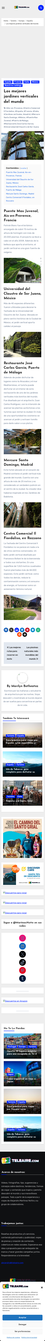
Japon (11, 1074)
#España (19, 111)
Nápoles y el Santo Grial (19, 801)
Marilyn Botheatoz (24, 686)
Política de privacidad (29, 1337)
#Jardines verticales (13, 114)
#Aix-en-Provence (14, 108)
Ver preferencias (22, 1331)
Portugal (12, 1047)
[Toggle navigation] (3, 7)
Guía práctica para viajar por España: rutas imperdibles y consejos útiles (22, 743)
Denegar (22, 1324)
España (8, 82)
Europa (22, 1047)
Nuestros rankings (13, 85)
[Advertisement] (22, 53)
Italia (26, 82)
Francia (17, 82)
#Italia (36, 111)
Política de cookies (13, 1337)
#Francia (28, 111)
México (35, 82)
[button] (40, 1286)
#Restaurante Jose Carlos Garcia (19, 124)
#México (21, 117)
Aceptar (22, 1317)
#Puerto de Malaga (20, 121)
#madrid (26, 114)
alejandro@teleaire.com (12, 1263)
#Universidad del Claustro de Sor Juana (21, 127)
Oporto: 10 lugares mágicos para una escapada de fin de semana (22, 1054)
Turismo (10, 736)
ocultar (23, 168)
